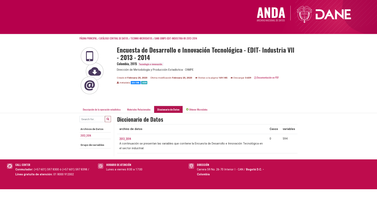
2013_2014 (86, 135)
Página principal (88, 38)
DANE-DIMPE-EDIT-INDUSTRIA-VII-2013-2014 (176, 38)
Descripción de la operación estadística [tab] (102, 109)
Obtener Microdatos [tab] (198, 109)
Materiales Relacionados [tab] (139, 109)
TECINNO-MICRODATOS (141, 38)
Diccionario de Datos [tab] (168, 109)
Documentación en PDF (267, 77)
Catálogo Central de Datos (113, 38)
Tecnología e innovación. (151, 64)
